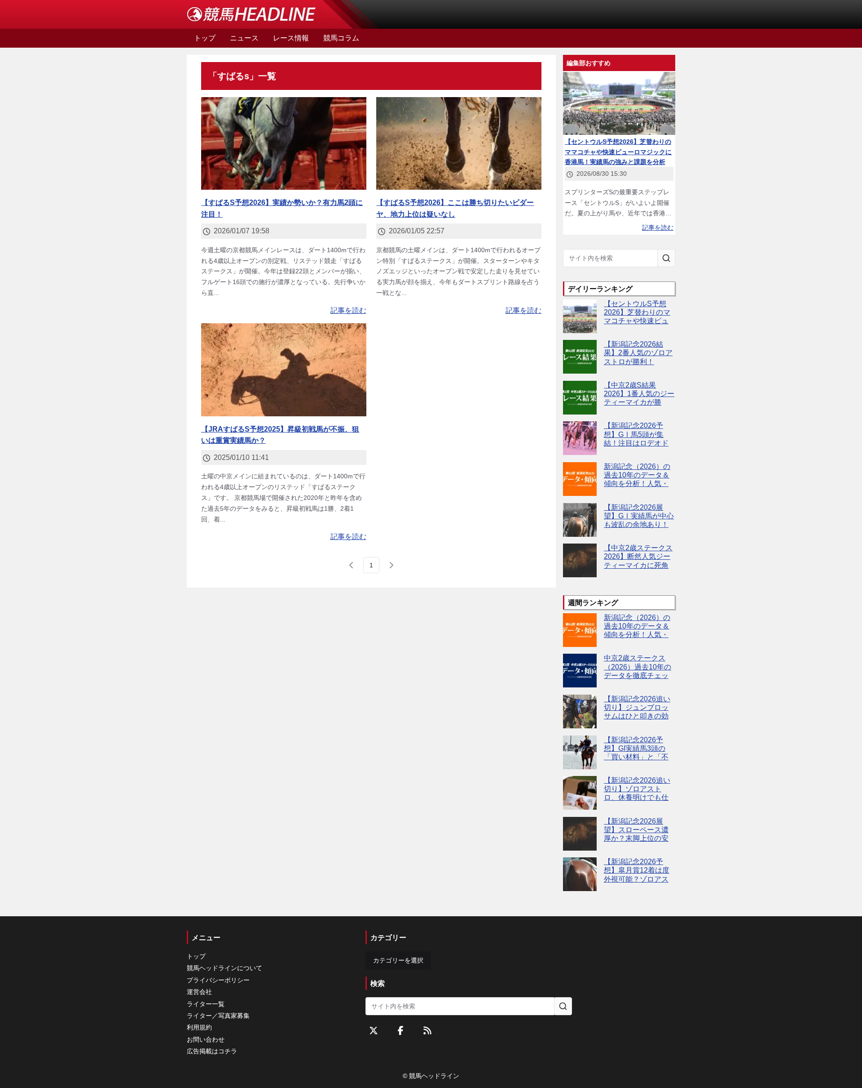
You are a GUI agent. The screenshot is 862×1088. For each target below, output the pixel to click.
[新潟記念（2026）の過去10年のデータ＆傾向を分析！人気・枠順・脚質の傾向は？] (580, 479)
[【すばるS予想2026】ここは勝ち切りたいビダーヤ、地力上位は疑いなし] (458, 143)
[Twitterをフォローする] (373, 1030)
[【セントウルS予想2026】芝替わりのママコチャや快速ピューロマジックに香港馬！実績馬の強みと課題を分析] (580, 316)
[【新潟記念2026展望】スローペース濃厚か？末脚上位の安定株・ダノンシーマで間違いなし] (580, 834)
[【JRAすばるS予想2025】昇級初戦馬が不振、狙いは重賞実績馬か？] (283, 369)
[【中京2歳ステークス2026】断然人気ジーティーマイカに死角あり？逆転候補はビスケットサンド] (580, 560)
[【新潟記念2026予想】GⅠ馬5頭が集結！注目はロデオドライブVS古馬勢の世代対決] (580, 438)
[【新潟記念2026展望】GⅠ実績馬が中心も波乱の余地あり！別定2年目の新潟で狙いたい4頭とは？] (580, 520)
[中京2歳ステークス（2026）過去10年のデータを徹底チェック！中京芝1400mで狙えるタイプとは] (580, 670)
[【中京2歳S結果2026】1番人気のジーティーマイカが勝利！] (580, 398)
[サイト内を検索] (666, 258)
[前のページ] (351, 565)
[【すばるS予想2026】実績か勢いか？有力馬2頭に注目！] (283, 143)
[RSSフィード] (427, 1030)
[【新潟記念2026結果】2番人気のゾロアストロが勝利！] (580, 357)
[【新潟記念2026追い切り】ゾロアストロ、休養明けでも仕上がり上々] (580, 793)
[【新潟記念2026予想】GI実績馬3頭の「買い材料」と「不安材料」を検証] (580, 752)
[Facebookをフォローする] (400, 1030)
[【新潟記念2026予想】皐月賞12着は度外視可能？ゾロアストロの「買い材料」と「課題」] (580, 874)
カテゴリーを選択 (398, 960)
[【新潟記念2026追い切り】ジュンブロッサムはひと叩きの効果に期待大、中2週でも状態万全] (580, 711)
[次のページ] (391, 565)
